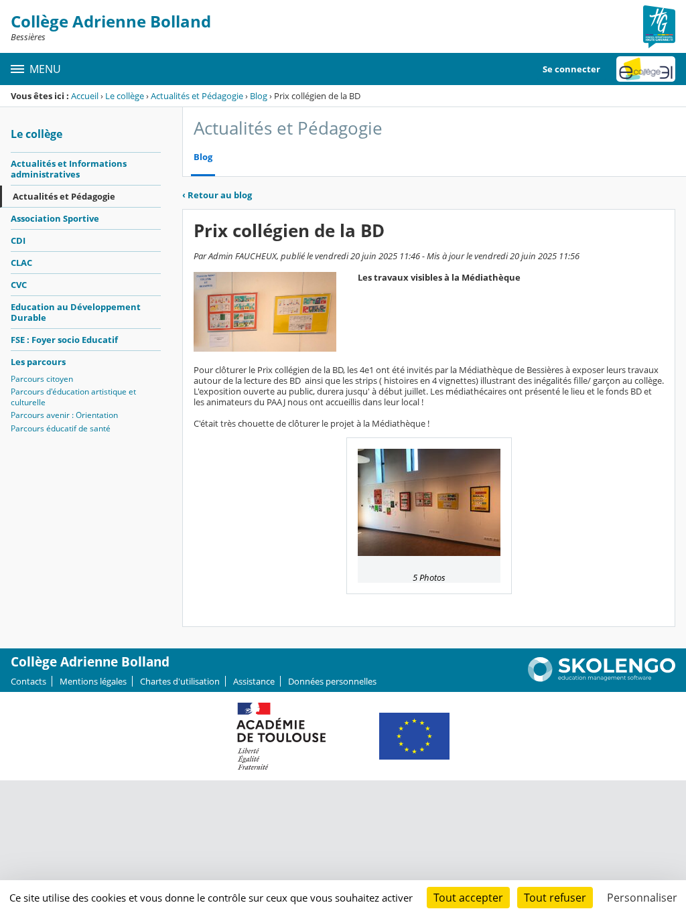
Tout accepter (468, 897)
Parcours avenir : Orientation (64, 415)
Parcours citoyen (42, 378)
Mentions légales (93, 681)
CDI (18, 240)
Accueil (84, 96)
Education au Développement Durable (76, 312)
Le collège (124, 96)
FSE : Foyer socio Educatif (64, 340)
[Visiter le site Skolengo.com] (601, 679)
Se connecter (571, 69)
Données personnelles (332, 681)
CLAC (21, 263)
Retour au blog (217, 195)
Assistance (254, 681)
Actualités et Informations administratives (69, 168)
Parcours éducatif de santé (61, 428)
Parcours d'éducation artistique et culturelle (73, 397)
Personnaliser (642, 897)
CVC (19, 285)
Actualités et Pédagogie (197, 96)
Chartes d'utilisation (180, 681)
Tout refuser (555, 897)
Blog (258, 96)
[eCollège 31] (645, 69)
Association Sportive (55, 218)
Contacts (28, 681)
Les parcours (38, 362)
